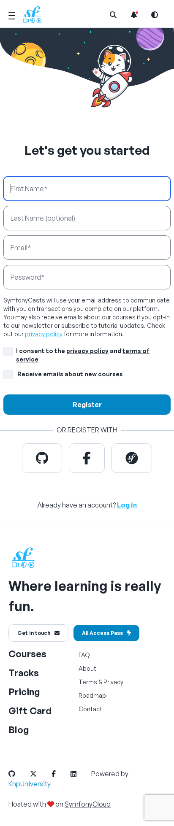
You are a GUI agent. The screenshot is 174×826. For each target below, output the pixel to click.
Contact (90, 709)
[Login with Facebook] (87, 458)
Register (87, 404)
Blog (18, 729)
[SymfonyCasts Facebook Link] (60, 773)
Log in (127, 505)
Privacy (113, 682)
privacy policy (44, 333)
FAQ (84, 655)
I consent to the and (83, 355)
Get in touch (33, 633)
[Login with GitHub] (42, 458)
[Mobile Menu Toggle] (11, 14)
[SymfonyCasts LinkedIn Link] (80, 773)
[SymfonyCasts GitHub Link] (18, 773)
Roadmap (92, 695)
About (87, 668)
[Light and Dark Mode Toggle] (154, 15)
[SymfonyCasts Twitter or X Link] (40, 773)
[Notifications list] (133, 15)
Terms (88, 682)
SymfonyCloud (88, 804)
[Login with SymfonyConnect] (131, 458)
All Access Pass (102, 633)
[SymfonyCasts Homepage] (35, 14)
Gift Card (30, 710)
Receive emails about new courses (70, 374)
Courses (27, 653)
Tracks (23, 672)
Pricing (24, 691)
